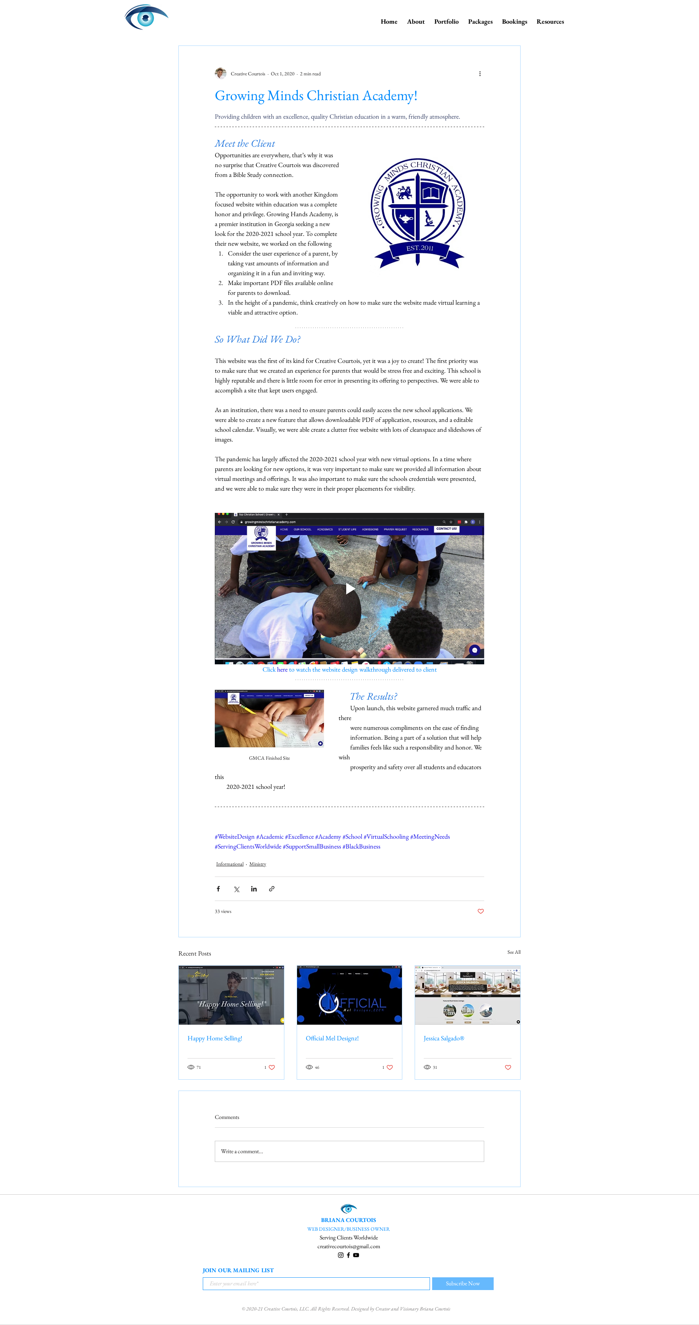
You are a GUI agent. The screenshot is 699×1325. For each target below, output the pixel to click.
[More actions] (479, 73)
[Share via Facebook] (218, 888)
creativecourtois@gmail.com (348, 1246)
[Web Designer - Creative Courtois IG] (340, 1255)
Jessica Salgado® (444, 1038)
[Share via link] (271, 888)
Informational (230, 864)
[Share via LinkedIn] (253, 888)
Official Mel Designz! (332, 1038)
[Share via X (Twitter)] (236, 888)
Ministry (257, 864)
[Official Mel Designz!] (349, 995)
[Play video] (349, 588)
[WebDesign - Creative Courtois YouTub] (356, 1255)
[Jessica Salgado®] (467, 995)
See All (514, 952)
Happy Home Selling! (214, 1038)
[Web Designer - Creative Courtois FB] (348, 1255)
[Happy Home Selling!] (231, 995)
